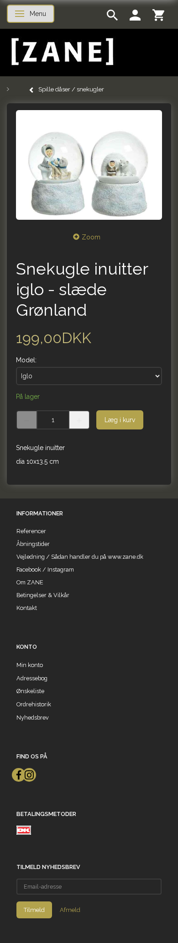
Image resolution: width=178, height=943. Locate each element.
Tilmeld (34, 909)
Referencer (31, 531)
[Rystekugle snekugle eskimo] (89, 165)
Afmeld (70, 909)
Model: (26, 360)
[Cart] (158, 14)
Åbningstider (33, 543)
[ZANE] (61, 51)
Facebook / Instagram (45, 569)
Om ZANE (29, 582)
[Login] (135, 14)
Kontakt (26, 607)
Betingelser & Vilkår (42, 595)
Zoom (91, 237)
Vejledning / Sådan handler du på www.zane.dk (79, 556)
